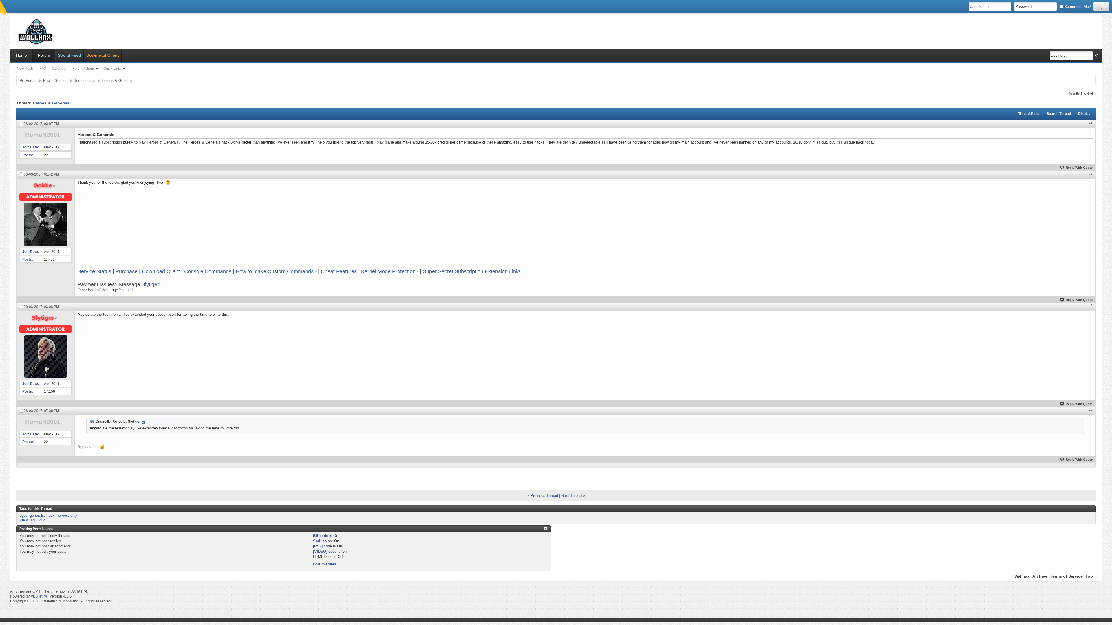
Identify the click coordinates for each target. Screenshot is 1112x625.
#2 (1091, 174)
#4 (1091, 410)
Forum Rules (324, 564)
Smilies (320, 541)
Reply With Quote (1079, 167)
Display (1084, 114)
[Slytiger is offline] (45, 356)
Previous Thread (544, 495)
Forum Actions (83, 69)
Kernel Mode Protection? (389, 271)
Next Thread (571, 495)
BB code (320, 536)
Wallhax (1022, 576)
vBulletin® (39, 596)
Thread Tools (1028, 114)
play (73, 515)
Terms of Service (1066, 576)
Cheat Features (339, 271)
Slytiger (150, 284)
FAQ (42, 69)
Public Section (55, 80)
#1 (1091, 123)
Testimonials (84, 80)
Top (1089, 576)
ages (23, 515)
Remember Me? (1077, 6)
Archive (1039, 576)
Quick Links (112, 69)
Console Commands (207, 271)
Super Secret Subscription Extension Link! (471, 271)
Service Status (94, 271)
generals (37, 515)
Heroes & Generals (51, 103)
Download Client (161, 271)
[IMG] (318, 546)
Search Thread (1059, 114)
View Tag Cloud (32, 520)
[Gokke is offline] (45, 224)
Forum (44, 55)
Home (21, 55)
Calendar (59, 69)
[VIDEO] (320, 551)
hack (50, 515)
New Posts (25, 69)
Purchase (127, 271)
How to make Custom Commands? (276, 271)
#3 (1091, 306)
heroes (62, 515)
